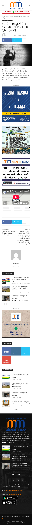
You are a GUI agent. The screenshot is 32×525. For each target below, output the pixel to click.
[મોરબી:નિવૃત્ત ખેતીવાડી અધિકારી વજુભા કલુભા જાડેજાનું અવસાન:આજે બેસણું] (6, 403)
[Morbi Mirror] (4, 35)
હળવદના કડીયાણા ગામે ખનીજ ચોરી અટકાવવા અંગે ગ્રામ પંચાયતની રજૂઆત (20, 279)
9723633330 (11, 494)
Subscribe (6, 356)
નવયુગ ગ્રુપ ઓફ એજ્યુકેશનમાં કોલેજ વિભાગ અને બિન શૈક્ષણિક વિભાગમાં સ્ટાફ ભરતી (20, 288)
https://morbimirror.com (16, 266)
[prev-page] (3, 304)
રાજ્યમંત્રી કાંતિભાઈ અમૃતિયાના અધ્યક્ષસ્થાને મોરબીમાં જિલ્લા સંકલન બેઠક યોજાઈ (21, 297)
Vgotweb (4, 518)
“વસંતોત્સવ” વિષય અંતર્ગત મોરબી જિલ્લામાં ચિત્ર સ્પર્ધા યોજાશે (8, 233)
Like (6, 347)
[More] (24, 40)
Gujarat (7, 16)
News (11, 20)
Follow (16, 347)
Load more (15, 409)
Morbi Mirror (10, 35)
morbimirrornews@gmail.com (13, 490)
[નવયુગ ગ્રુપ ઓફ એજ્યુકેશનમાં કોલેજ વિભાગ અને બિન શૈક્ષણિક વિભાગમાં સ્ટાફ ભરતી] (6, 289)
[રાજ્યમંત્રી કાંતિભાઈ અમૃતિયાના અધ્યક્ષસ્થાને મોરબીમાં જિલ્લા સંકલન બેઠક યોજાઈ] (6, 298)
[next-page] (5, 304)
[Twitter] (18, 480)
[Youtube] (22, 480)
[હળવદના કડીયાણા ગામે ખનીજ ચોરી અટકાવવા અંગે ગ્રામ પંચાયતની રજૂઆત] (6, 280)
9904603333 (18, 494)
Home (3, 16)
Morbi (8, 20)
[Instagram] (14, 480)
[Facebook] (9, 480)
